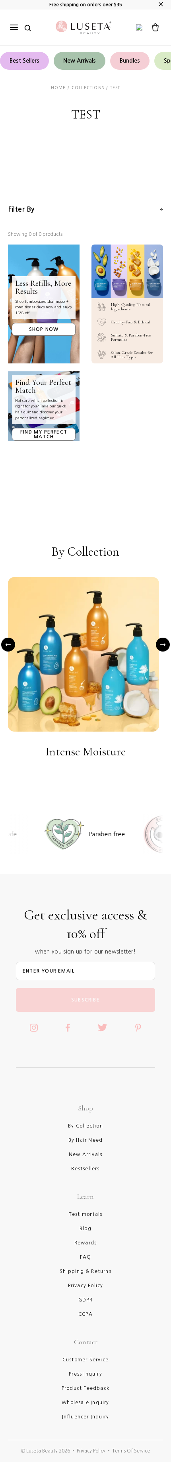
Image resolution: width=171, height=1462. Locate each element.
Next (163, 644)
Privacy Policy (91, 1451)
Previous (8, 644)
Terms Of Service (131, 1451)
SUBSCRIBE (85, 1000)
